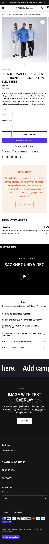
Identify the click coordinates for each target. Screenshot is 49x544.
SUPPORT (7, 478)
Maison (3, 14)
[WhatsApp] (16, 157)
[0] (45, 8)
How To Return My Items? (13, 347)
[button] (24, 421)
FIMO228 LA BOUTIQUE (13, 462)
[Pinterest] (12, 157)
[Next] (28, 64)
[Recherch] (42, 8)
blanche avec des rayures (10, 125)
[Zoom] (42, 22)
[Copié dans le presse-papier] (21, 157)
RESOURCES (8, 470)
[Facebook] (3, 157)
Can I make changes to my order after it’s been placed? (20, 327)
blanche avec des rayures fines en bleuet (15, 125)
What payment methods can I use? (16, 314)
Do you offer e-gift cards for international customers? (21, 334)
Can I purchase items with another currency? (22, 320)
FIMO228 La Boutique (24, 8)
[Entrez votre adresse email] (45, 498)
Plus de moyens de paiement (24, 146)
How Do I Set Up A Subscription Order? (19, 341)
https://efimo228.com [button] (8, 450)
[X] (7, 157)
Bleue (4, 125)
